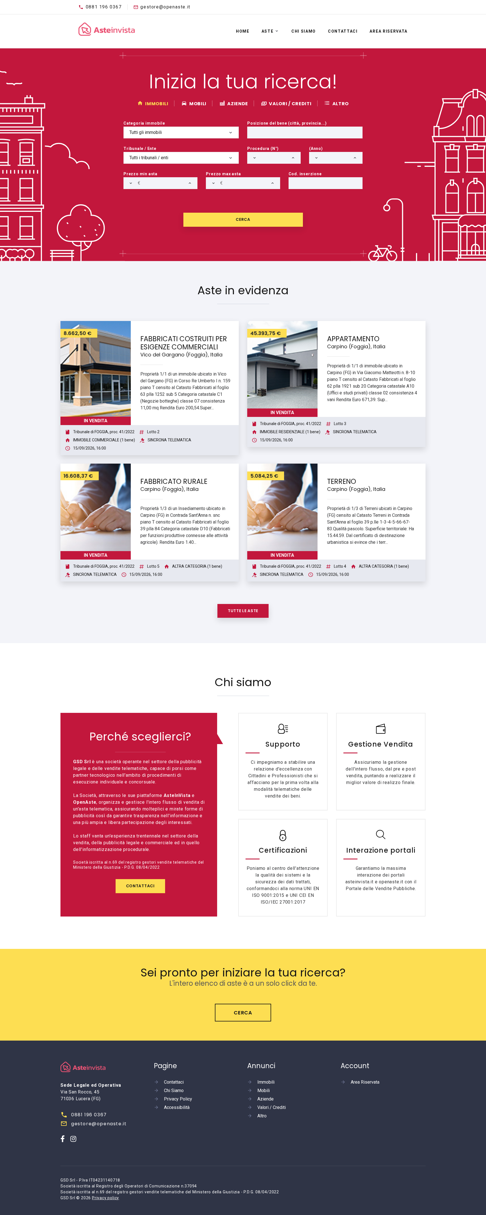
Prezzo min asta (140, 174)
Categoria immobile (144, 123)
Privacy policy (105, 1198)
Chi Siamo (174, 1090)
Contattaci (343, 31)
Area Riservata (365, 1082)
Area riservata (389, 31)
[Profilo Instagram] (73, 1138)
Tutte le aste (243, 611)
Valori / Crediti (271, 1107)
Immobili (265, 1082)
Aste (268, 31)
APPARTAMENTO (353, 338)
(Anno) (316, 148)
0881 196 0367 (104, 7)
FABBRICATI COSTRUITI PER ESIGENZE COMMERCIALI (183, 343)
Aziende (265, 1099)
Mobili (263, 1090)
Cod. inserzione (305, 174)
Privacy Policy (178, 1099)
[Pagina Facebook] (62, 1138)
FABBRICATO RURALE (173, 481)
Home (242, 31)
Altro (262, 1116)
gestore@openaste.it (165, 7)
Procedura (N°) (263, 148)
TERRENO (341, 481)
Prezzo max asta (223, 174)
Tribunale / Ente (139, 148)
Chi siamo (303, 31)
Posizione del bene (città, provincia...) (287, 123)
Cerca (243, 219)
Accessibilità (177, 1107)
